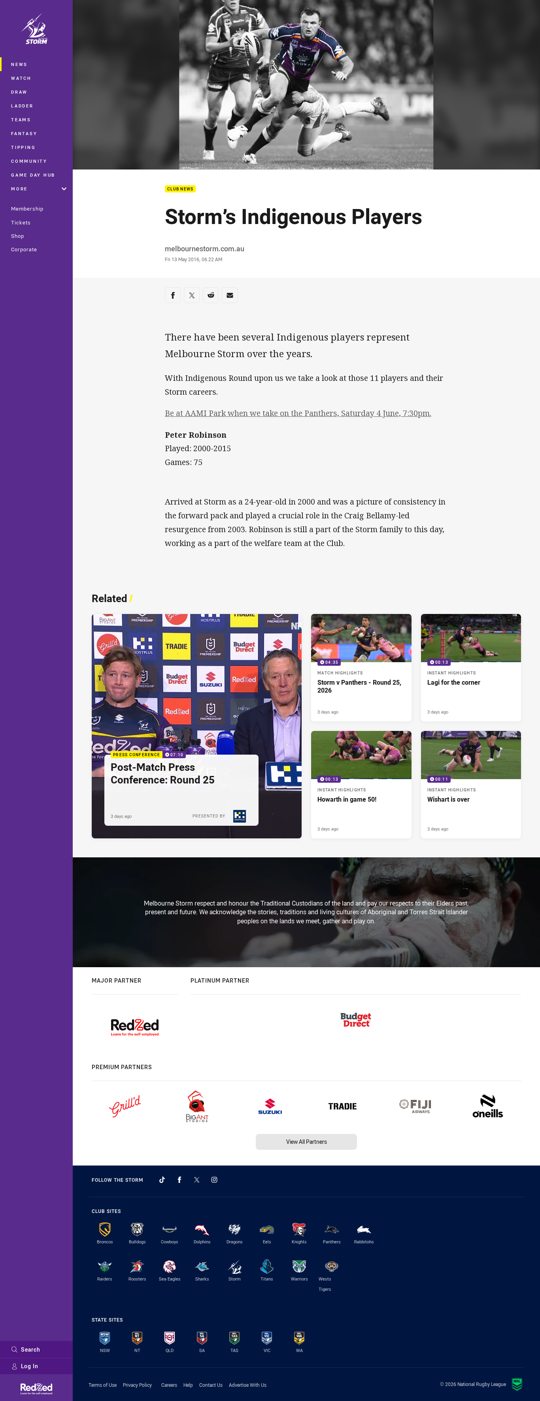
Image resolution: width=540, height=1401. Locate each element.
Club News (180, 189)
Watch (21, 78)
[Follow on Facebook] (179, 1180)
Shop (17, 235)
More (19, 189)
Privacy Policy (137, 1385)
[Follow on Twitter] (197, 1180)
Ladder (22, 106)
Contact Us (211, 1385)
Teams (21, 119)
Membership (27, 208)
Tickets (21, 222)
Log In (29, 1366)
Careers (169, 1385)
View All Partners (306, 1141)
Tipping (23, 147)
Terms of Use (103, 1385)
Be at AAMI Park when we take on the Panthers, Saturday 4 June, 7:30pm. (298, 413)
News (19, 64)
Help (188, 1385)
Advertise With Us (247, 1385)
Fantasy (24, 133)
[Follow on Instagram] (214, 1180)
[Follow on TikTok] (162, 1180)
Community (29, 161)
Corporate (24, 249)
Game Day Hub (33, 175)
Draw (19, 92)
